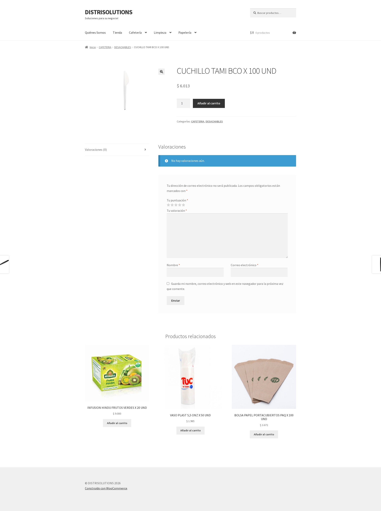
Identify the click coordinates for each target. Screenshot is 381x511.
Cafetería (135, 32)
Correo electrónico (244, 265)
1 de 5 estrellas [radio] (168, 205)
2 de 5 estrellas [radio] (172, 205)
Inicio (93, 47)
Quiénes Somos (95, 32)
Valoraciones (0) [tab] (96, 150)
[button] (161, 72)
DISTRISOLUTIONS (108, 12)
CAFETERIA (105, 47)
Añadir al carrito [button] (117, 423)
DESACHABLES (122, 47)
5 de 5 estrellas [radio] (183, 205)
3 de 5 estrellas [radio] (175, 205)
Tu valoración (177, 211)
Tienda (117, 32)
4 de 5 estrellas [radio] (179, 205)
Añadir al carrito (208, 103)
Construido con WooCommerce (106, 488)
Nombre (173, 265)
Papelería (184, 32)
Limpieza (160, 32)
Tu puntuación (177, 200)
